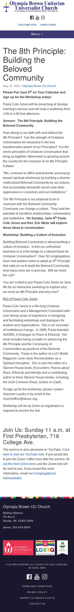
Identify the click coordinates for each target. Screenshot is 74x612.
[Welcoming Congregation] (46, 547)
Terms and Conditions (37, 586)
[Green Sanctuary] (63, 547)
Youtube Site (27, 25)
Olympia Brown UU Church (39, 85)
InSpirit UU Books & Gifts (37, 598)
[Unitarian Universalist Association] (19, 547)
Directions (48, 25)
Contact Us (37, 603)
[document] (37, 265)
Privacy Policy (37, 592)
